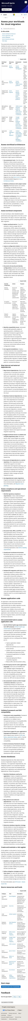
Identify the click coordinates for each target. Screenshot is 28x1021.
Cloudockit (18, 114)
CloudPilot (18, 136)
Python (5, 737)
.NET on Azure (12, 944)
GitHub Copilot (12, 914)
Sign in (25, 14)
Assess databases (6, 37)
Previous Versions (13, 1013)
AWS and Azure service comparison (19, 112)
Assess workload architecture (8, 33)
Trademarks (3, 1019)
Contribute (3, 1015)
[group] (14, 101)
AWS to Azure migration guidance (19, 107)
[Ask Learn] (23, 18)
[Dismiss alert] (26, 2)
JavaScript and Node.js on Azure (12, 963)
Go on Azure (12, 969)
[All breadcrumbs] (2, 18)
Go (21, 737)
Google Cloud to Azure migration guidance (18, 96)
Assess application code (7, 35)
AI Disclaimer (4, 1013)
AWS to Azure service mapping (12, 933)
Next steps (4, 41)
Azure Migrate (12, 896)
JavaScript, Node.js (12, 737)
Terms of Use (18, 1017)
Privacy (9, 1015)
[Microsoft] (14, 15)
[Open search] (21, 14)
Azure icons (16, 177)
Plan (6, 17)
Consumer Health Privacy (7, 1017)
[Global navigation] (1, 14)
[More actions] (26, 18)
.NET (21, 735)
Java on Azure (12, 950)
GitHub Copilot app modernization (19, 132)
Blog (19, 1013)
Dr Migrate (18, 68)
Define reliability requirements (12, 977)
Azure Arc (11, 906)
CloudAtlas (18, 140)
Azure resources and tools (8, 39)
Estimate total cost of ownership (11, 986)
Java (24, 735)
